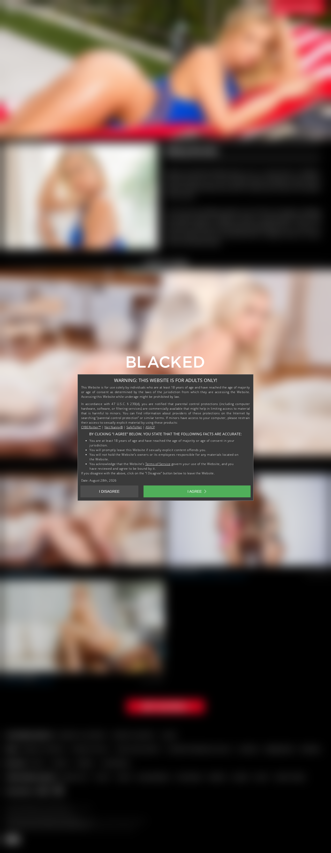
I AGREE (194, 491)
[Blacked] (165, 364)
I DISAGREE (109, 491)
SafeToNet (134, 427)
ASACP (150, 427)
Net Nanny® (113, 427)
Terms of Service (158, 464)
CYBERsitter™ (91, 427)
